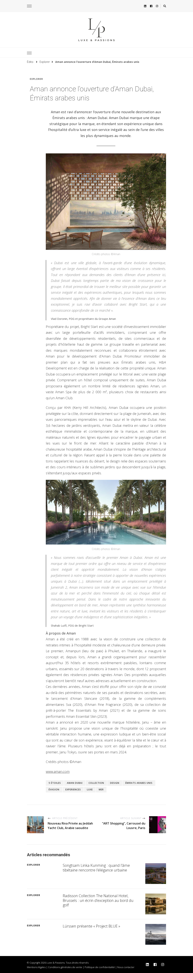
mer (101, 789)
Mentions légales (36, 967)
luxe (90, 789)
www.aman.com (58, 771)
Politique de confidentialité (100, 967)
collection (96, 783)
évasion (54, 789)
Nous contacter (125, 967)
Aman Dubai (75, 783)
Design (114, 783)
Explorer (36, 79)
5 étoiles (55, 783)
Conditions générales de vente (65, 967)
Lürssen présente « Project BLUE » (91, 926)
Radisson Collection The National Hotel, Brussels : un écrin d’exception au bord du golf (98, 900)
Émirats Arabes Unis (138, 783)
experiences (73, 789)
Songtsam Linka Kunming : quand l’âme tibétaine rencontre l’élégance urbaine (96, 868)
